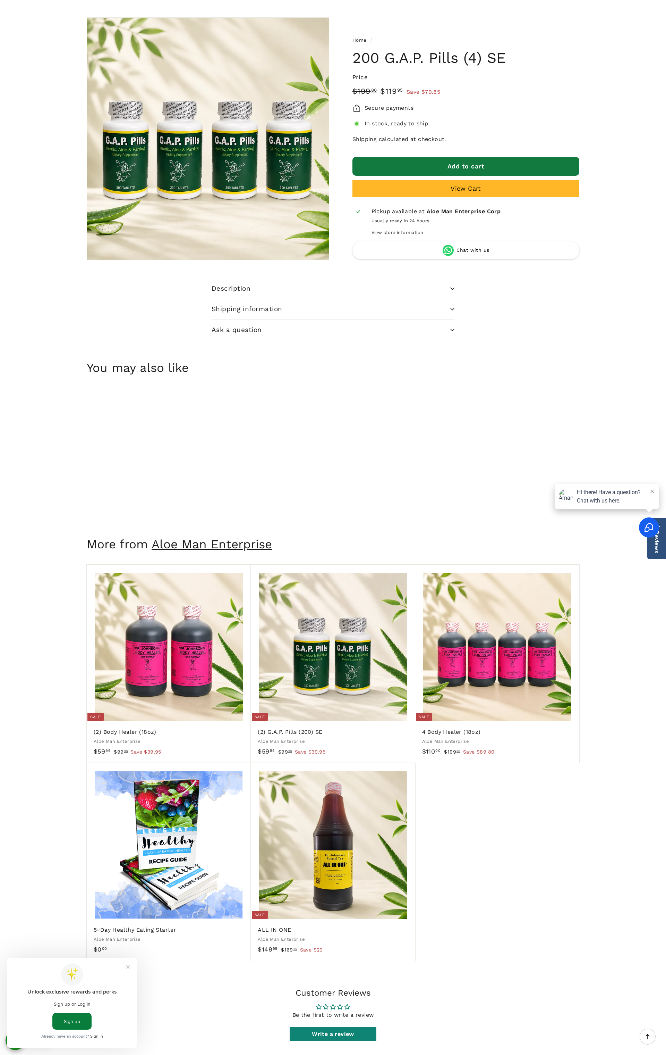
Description (231, 288)
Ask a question (237, 330)
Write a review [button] (333, 1034)
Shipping (364, 139)
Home (359, 40)
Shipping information (247, 309)
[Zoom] (208, 139)
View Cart (466, 188)
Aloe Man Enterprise (212, 544)
